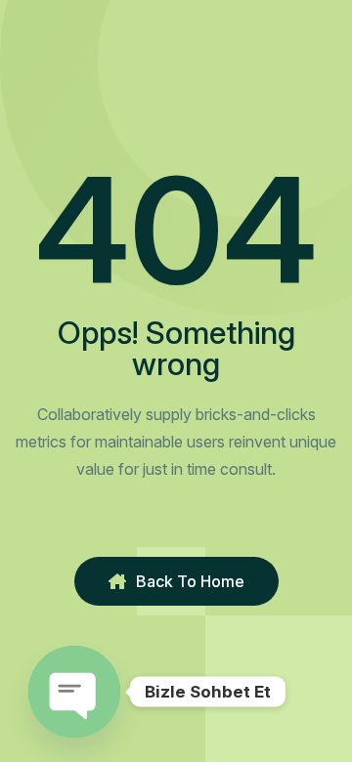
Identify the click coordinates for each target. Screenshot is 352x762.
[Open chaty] (74, 692)
